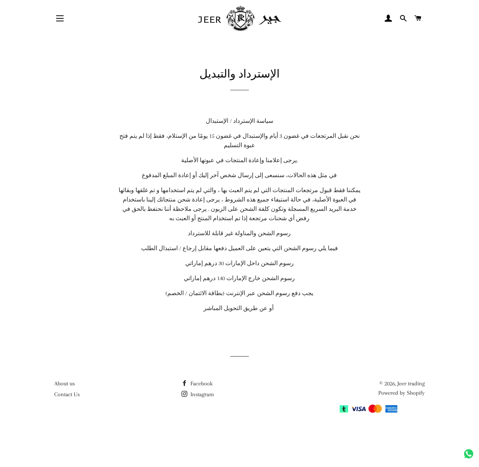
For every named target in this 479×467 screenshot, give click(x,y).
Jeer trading (411, 383)
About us (64, 383)
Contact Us (67, 394)
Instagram (201, 394)
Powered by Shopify (401, 392)
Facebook (201, 383)
